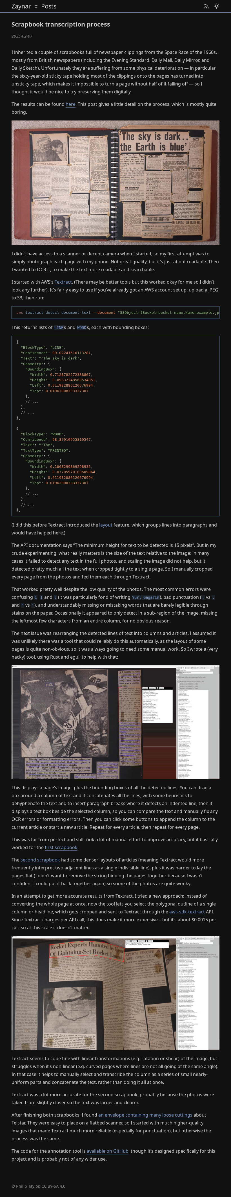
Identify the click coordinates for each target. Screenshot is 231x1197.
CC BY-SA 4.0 (53, 1186)
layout (105, 525)
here (70, 104)
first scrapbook (61, 847)
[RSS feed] (206, 6)
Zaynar (21, 6)
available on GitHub (107, 1151)
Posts (48, 6)
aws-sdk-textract (187, 912)
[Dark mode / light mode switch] (216, 6)
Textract (63, 282)
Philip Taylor (27, 1186)
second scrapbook (40, 860)
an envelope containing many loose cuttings (145, 1115)
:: (36, 6)
